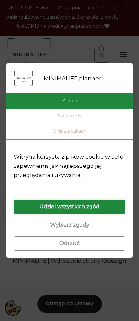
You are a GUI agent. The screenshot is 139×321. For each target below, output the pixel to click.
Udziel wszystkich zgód (69, 207)
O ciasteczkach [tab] (69, 131)
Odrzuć (69, 243)
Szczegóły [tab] (69, 116)
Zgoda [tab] (69, 101)
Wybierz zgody (69, 225)
